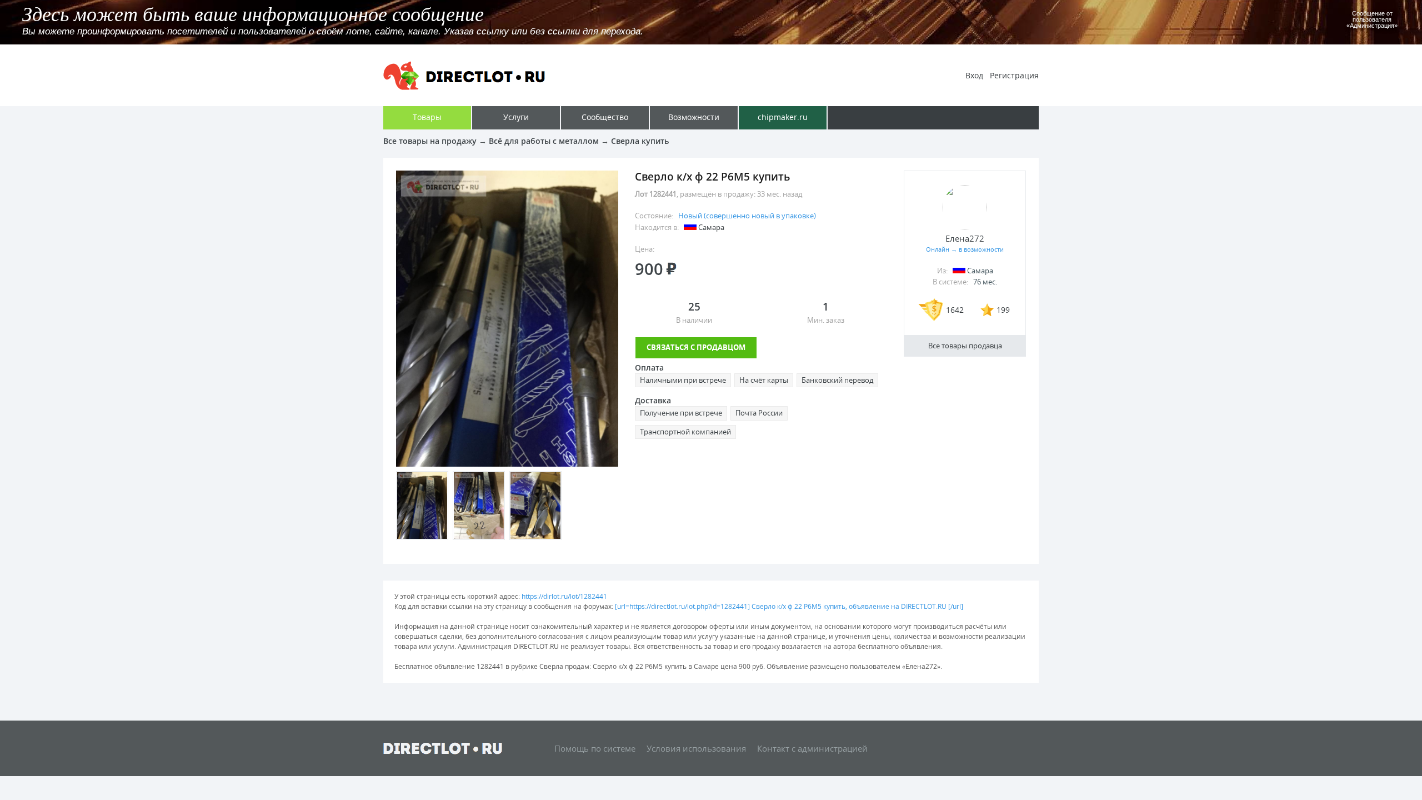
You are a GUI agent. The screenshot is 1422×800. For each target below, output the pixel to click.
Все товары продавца (965, 346)
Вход (974, 75)
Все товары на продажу (430, 141)
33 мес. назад (779, 194)
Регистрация (1014, 75)
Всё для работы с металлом (544, 141)
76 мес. (985, 282)
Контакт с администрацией (812, 748)
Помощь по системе (594, 748)
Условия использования (696, 748)
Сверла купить (640, 141)
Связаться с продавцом (696, 347)
